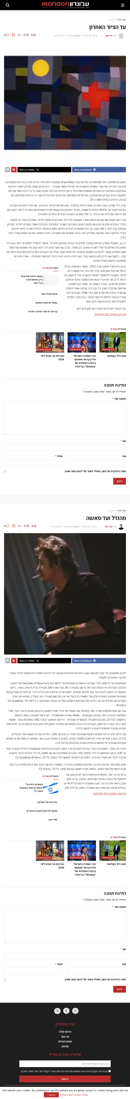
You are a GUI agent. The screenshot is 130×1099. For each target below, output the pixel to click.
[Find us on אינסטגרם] (75, 1011)
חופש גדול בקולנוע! (117, 356)
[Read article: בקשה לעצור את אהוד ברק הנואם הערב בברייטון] (50, 280)
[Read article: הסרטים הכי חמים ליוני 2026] (50, 342)
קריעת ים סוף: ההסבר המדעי (42, 311)
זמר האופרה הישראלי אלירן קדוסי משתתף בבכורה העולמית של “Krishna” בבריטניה (84, 361)
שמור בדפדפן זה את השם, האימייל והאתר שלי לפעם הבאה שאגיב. (95, 471)
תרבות (111, 19)
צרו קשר (65, 1036)
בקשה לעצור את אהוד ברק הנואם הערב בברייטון (31, 279)
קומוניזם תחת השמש (46, 303)
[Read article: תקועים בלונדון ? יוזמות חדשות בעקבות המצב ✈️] (50, 788)
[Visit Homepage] (65, 5)
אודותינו (65, 1046)
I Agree (51, 1094)
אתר (124, 456)
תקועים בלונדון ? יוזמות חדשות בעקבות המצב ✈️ (31, 788)
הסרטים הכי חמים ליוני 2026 (52, 357)
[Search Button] (7, 5)
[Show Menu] (122, 5)
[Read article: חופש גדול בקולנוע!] (113, 342)
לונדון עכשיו (108, 349)
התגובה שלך (119, 398)
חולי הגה (52, 819)
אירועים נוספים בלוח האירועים (109, 793)
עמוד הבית (121, 19)
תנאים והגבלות (65, 1041)
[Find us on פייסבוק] (66, 1011)
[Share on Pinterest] (14, 169)
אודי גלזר (108, 526)
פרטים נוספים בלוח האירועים (110, 314)
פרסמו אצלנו (65, 1031)
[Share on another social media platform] (7, 169)
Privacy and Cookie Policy (74, 1094)
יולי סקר (108, 35)
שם (123, 441)
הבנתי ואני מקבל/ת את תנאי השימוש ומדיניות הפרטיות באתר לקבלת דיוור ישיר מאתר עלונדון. (65, 1071)
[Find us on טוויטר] (57, 1011)
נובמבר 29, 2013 (90, 35)
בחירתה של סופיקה (47, 802)
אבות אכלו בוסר (49, 294)
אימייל (58, 456)
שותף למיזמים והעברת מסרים (42, 811)
